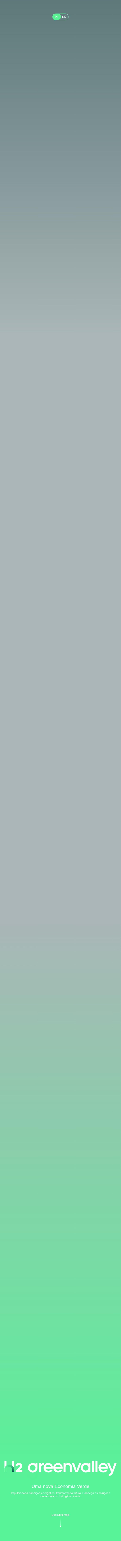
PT (57, 16)
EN (64, 16)
